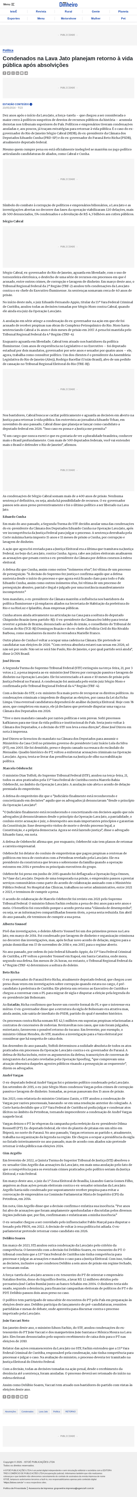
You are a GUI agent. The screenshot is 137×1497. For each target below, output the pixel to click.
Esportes (14, 18)
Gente (96, 11)
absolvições (10, 1411)
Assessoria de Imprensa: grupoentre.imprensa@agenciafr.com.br (61, 1488)
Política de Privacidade (14, 1488)
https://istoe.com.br (13, 1482)
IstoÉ (13, 11)
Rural (68, 11)
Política (8, 50)
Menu (41, 18)
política (56, 1411)
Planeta (123, 11)
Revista (41, 11)
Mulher (96, 18)
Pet (123, 18)
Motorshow (68, 18)
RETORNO (70, 1411)
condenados (27, 1411)
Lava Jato (43, 1411)
